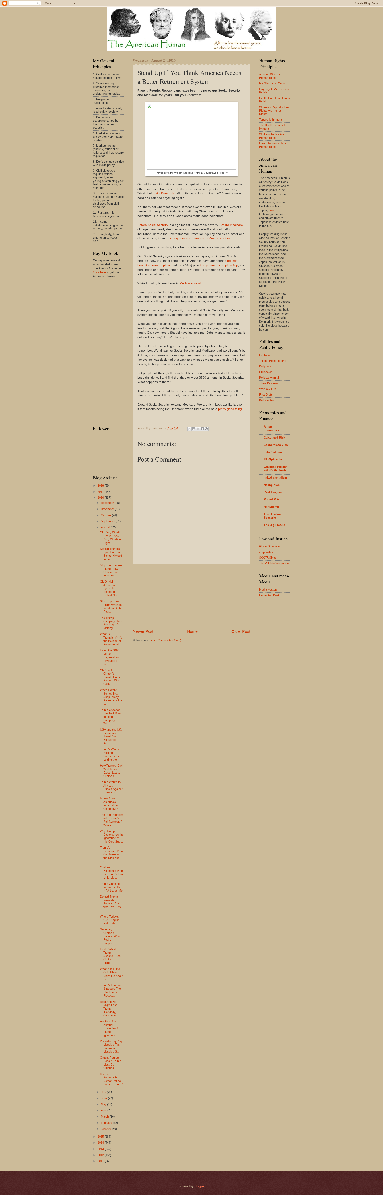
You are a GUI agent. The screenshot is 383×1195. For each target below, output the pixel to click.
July (104, 1092)
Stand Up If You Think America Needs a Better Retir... (111, 606)
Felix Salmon (273, 452)
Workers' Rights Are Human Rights (271, 136)
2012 (101, 1155)
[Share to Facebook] (202, 429)
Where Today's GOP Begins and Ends (109, 920)
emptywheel (266, 552)
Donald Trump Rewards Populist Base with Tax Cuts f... (110, 903)
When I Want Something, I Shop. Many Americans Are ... (111, 696)
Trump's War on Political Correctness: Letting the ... (110, 754)
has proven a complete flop (219, 265)
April (104, 1110)
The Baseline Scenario (272, 515)
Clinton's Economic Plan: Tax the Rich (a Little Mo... (112, 872)
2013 (101, 1149)
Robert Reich (272, 499)
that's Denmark (163, 193)
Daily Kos (265, 366)
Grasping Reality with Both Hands (275, 468)
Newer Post (143, 631)
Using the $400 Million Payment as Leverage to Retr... (109, 657)
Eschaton (265, 355)
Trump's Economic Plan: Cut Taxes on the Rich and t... (112, 854)
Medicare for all (190, 283)
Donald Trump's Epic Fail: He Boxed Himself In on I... (111, 554)
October (106, 515)
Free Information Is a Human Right (272, 145)
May (104, 1104)
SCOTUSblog (267, 557)
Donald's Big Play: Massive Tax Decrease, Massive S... (111, 1046)
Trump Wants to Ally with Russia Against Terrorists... (111, 787)
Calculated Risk (274, 437)
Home (192, 631)
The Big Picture (274, 525)
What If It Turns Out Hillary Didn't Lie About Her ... (111, 974)
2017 (101, 491)
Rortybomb (271, 506)
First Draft (265, 394)
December (108, 502)
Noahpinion (272, 485)
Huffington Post (269, 595)
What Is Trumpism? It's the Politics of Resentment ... (111, 639)
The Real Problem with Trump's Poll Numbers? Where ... (111, 820)
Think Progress (269, 383)
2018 (101, 485)
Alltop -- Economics (271, 428)
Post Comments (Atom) (166, 640)
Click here (99, 272)
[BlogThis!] (194, 429)
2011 (101, 1161)
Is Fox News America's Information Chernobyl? (109, 803)
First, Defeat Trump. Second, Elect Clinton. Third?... (110, 956)
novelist (274, 210)
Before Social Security (152, 225)
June (104, 1098)
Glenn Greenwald (270, 546)
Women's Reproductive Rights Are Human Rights (274, 111)
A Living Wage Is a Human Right (271, 76)
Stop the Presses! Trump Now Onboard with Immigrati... (111, 570)
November (108, 509)
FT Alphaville (273, 459)
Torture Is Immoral (271, 119)
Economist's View (276, 444)
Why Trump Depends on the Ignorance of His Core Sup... (111, 836)
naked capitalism (275, 477)
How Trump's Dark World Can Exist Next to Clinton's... (111, 770)
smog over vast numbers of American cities (200, 238)
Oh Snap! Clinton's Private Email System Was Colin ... (110, 677)
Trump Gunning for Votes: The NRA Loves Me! (111, 887)
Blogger (199, 1186)
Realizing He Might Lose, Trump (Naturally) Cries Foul (109, 1008)
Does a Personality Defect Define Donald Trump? (111, 1079)
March (105, 1116)
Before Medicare (231, 225)
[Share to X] (198, 429)
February (107, 1122)
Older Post (240, 631)
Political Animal (269, 377)
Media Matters (268, 589)
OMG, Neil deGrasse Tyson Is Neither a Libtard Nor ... (110, 588)
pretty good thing (230, 409)
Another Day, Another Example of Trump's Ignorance (109, 1028)
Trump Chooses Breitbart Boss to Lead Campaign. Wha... (111, 716)
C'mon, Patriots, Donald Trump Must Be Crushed (110, 1063)
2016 (101, 497)
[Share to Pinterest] (206, 429)
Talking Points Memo (272, 360)
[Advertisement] (191, 596)
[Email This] (189, 429)
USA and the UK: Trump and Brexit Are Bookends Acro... (111, 736)
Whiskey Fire (267, 389)
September (108, 521)
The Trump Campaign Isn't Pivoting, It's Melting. (111, 623)
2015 (101, 1136)
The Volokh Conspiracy (274, 563)
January (106, 1128)
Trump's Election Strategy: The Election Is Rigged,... (110, 990)
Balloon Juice (267, 400)
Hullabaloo (265, 372)
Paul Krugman (273, 492)
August (106, 527)
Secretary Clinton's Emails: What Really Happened (110, 936)
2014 (101, 1142)
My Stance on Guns (272, 83)
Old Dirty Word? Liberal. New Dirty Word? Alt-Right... (111, 537)
